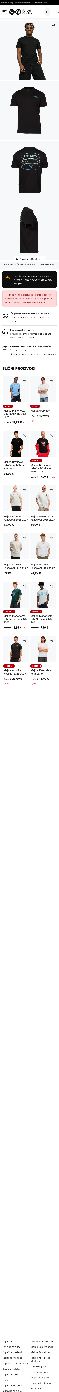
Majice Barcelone (40, 1352)
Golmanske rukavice (42, 1341)
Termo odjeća (38, 1366)
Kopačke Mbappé (12, 1357)
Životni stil (7, 264)
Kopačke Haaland (12, 1352)
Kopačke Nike (10, 1374)
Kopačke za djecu (12, 1385)
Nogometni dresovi (41, 1382)
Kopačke (7, 1341)
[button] (29, 334)
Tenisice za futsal (11, 1346)
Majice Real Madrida (42, 1346)
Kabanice (36, 1388)
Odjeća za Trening (40, 1372)
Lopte (5, 1379)
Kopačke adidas (11, 1368)
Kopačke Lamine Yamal (15, 1363)
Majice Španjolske (40, 1377)
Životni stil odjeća (26, 264)
